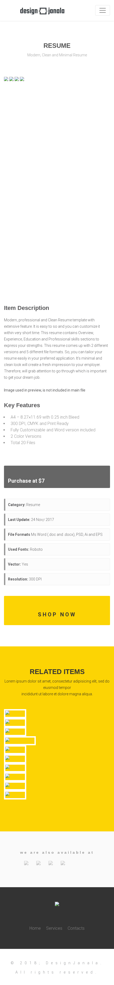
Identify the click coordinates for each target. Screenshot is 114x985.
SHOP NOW (57, 614)
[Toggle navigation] (102, 10)
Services (54, 928)
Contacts (76, 928)
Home (35, 928)
